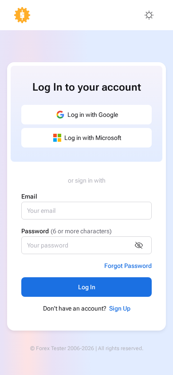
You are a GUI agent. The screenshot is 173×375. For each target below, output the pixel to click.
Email (29, 196)
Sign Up (119, 308)
